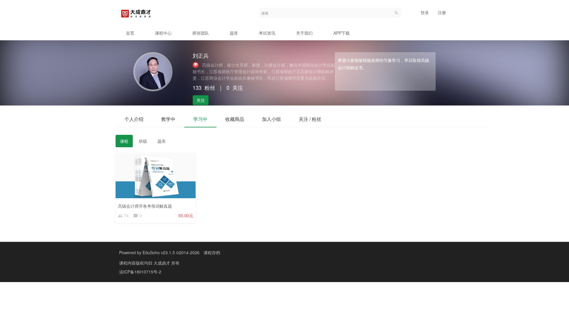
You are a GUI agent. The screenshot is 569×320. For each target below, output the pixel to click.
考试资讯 (267, 33)
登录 (425, 12)
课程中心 (163, 33)
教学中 (168, 119)
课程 (124, 141)
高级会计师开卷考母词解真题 (145, 206)
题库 (234, 33)
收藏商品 (234, 119)
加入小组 (271, 119)
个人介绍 (133, 119)
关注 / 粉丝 (310, 119)
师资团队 (200, 33)
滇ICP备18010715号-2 (140, 272)
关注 (200, 100)
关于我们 (304, 33)
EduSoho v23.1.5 (159, 252)
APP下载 (341, 33)
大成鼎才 (162, 263)
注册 (442, 12)
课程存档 (212, 252)
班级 (143, 141)
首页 (130, 33)
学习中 (200, 119)
